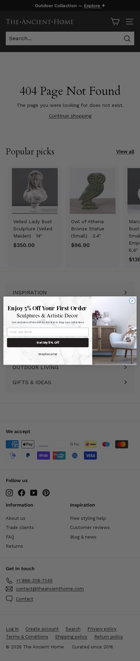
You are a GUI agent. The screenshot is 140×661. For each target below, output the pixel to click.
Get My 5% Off (47, 342)
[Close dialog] (132, 301)
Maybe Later (47, 354)
